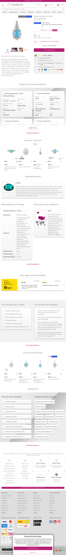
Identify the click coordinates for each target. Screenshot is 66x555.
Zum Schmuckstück (32, 133)
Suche (63, 9)
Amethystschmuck (22, 498)
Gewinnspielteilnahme (9, 471)
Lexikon (59, 12)
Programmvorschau (25, 473)
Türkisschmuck (59, 411)
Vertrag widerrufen (8, 549)
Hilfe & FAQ (9, 480)
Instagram (59, 521)
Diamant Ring (36, 505)
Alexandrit (52, 496)
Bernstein (51, 503)
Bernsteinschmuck (22, 503)
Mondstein (52, 510)
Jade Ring (36, 510)
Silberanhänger (39, 426)
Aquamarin (52, 501)
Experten (25, 468)
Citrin (50, 505)
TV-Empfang (9, 473)
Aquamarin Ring (37, 501)
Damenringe (5, 505)
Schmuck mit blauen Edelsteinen (43, 431)
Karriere (4, 548)
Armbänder (4, 501)
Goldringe (4, 510)
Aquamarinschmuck (23, 501)
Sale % (54, 12)
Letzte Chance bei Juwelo (42, 436)
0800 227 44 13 (41, 481)
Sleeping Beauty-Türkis (55, 99)
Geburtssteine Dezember (52, 426)
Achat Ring (36, 496)
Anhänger (4, 498)
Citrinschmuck (21, 505)
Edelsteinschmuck (13, 12)
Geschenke (23, 12)
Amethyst (51, 498)
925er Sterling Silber (9, 110)
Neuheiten (38, 12)
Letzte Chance (46, 12)
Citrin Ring (36, 503)
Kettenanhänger (50, 416)
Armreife (4, 503)
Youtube (55, 521)
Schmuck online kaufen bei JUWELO (44, 402)
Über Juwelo (25, 463)
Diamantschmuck (22, 508)
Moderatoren (25, 466)
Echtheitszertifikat (9, 466)
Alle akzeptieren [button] (33, 548)
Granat (51, 508)
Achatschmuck (21, 496)
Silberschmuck (39, 416)
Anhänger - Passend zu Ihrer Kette (44, 411)
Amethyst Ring (37, 498)
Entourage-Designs (53, 421)
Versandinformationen (9, 478)
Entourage (6, 115)
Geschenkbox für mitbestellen (49, 41)
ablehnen (37, 542)
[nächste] (63, 157)
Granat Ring (36, 508)
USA (51, 115)
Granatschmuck (22, 510)
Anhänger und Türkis (40, 421)
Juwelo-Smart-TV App (9, 476)
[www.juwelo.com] (60, 550)
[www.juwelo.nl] (54, 550)
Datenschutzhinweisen (32, 545)
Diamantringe (5, 508)
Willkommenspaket (9, 468)
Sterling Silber (22, 105)
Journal (24, 478)
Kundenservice (9, 463)
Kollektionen (31, 12)
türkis (37, 115)
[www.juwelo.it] (63, 550)
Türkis (37, 98)
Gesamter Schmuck (7, 496)
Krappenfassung (55, 109)
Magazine (25, 471)
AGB (9, 548)
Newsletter (25, 476)
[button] (3, 5)
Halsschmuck (59, 416)
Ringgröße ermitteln (9, 483)
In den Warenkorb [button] (49, 50)
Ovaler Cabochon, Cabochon (40, 110)
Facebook (51, 521)
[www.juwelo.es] (57, 550)
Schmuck (4, 12)
